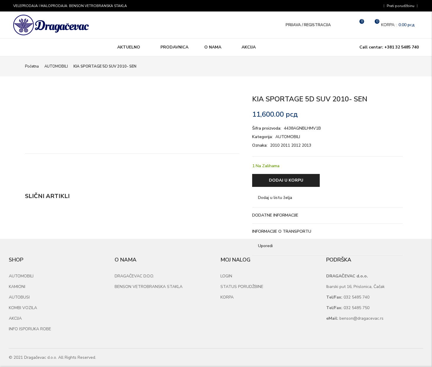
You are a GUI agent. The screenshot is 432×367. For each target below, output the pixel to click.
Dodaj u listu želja (275, 197)
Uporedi (265, 246)
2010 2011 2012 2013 (290, 145)
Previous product (393, 65)
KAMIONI (17, 286)
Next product (403, 65)
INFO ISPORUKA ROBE (30, 329)
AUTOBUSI (19, 297)
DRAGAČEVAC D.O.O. (134, 276)
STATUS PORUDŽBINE (241, 286)
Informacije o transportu (281, 231)
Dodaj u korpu (286, 180)
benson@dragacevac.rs (355, 318)
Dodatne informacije (275, 215)
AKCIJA (15, 318)
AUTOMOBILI (56, 66)
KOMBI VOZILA (23, 308)
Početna (32, 66)
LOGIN (226, 276)
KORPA (227, 297)
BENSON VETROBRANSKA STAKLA (148, 286)
